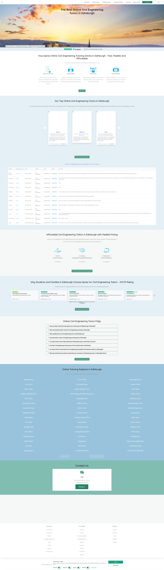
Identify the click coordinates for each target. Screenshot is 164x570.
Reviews (49, 536)
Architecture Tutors (135, 446)
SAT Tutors (28, 422)
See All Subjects (64, 456)
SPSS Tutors (82, 446)
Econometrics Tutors (28, 403)
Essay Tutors (82, 441)
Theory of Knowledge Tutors (135, 441)
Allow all (115, 562)
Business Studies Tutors (135, 403)
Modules (82, 542)
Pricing (49, 545)
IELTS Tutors (28, 398)
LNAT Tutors (135, 389)
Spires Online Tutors (10, 46)
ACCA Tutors (29, 431)
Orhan (106, 132)
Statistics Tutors (135, 427)
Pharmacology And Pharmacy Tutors (82, 394)
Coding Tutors (28, 417)
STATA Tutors (135, 417)
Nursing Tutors (135, 413)
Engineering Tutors (29, 413)
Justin (17, 213)
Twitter (114, 536)
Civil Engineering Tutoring (21, 46)
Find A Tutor (147, 2)
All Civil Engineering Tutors (97, 456)
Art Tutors (29, 446)
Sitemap (82, 554)
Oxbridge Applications (49, 539)
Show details (94, 567)
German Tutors (135, 422)
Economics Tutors (82, 384)
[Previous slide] (45, 128)
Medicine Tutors (82, 403)
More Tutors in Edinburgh (135, 450)
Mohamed (18, 173)
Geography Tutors (82, 398)
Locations (82, 545)
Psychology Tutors (135, 379)
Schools (82, 548)
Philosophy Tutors (135, 398)
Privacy (82, 532)
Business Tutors (29, 379)
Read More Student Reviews (82, 309)
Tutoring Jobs (49, 551)
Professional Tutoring (118, 2)
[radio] (52, 173)
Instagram (114, 539)
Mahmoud (82, 132)
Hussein (58, 132)
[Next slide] (119, 128)
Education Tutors (29, 436)
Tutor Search (86, 2)
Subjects (49, 548)
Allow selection (115, 565)
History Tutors (135, 394)
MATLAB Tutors (135, 436)
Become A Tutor (136, 2)
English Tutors (28, 441)
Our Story (82, 529)
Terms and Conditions (82, 536)
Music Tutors (82, 436)
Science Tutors (82, 408)
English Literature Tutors (82, 389)
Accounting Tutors (28, 408)
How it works (49, 532)
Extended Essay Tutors (135, 408)
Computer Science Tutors (82, 417)
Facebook (114, 532)
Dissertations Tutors (82, 427)
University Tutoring (106, 2)
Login (158, 2)
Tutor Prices (128, 2)
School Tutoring (96, 2)
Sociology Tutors (29, 427)
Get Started (82, 90)
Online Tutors (49, 529)
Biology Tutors (28, 450)
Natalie (17, 222)
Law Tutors (28, 384)
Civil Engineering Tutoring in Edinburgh (36, 46)
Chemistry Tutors (82, 413)
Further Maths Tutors (82, 450)
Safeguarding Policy (81, 539)
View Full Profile (52, 140)
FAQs (49, 542)
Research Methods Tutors (29, 394)
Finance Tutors (135, 384)
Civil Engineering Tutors (82, 431)
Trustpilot (114, 542)
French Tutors (82, 379)
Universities (82, 551)
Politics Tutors (28, 389)
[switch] (69, 567)
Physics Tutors (82, 422)
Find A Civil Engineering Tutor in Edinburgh (82, 271)
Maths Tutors (135, 431)
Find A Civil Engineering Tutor (82, 359)
